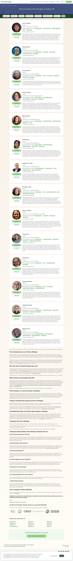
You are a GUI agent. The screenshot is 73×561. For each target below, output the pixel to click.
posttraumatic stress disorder (43, 385)
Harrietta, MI (31, 523)
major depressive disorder (32, 385)
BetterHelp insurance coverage (48, 408)
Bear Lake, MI (12, 521)
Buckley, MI (49, 523)
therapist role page (36, 373)
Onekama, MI (12, 524)
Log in (62, 1)
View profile (16, 37)
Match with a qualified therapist (36, 536)
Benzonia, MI (31, 524)
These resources (7, 546)
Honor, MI (49, 526)
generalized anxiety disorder (20, 385)
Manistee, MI (31, 526)
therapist (20, 363)
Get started (68, 1)
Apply (63, 16)
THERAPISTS (3, 5)
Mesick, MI (30, 521)
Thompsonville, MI (14, 526)
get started (42, 418)
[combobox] (6, 16)
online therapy (26, 371)
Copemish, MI (13, 523)
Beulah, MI (49, 521)
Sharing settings (54, 555)
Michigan (10, 5)
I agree (61, 555)
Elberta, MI (49, 524)
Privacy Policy (8, 555)
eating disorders (18, 386)
